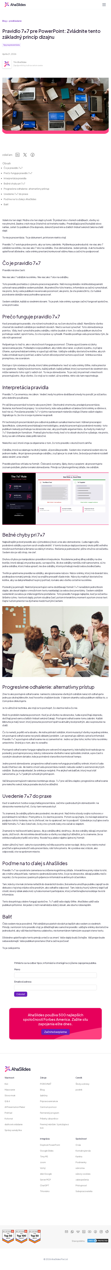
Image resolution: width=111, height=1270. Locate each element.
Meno (17, 969)
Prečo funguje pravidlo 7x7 (18, 173)
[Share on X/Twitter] (25, 155)
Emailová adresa (22, 981)
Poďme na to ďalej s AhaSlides (20, 199)
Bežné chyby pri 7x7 (14, 183)
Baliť (6, 204)
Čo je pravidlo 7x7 (13, 167)
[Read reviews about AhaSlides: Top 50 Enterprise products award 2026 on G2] (8, 1236)
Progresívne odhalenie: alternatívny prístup (26, 188)
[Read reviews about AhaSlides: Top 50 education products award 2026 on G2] (34, 1236)
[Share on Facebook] (32, 155)
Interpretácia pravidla (15, 178)
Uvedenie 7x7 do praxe (16, 193)
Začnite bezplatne (55, 1031)
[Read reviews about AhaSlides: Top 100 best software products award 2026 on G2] (21, 1236)
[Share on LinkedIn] (17, 155)
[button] (103, 4)
